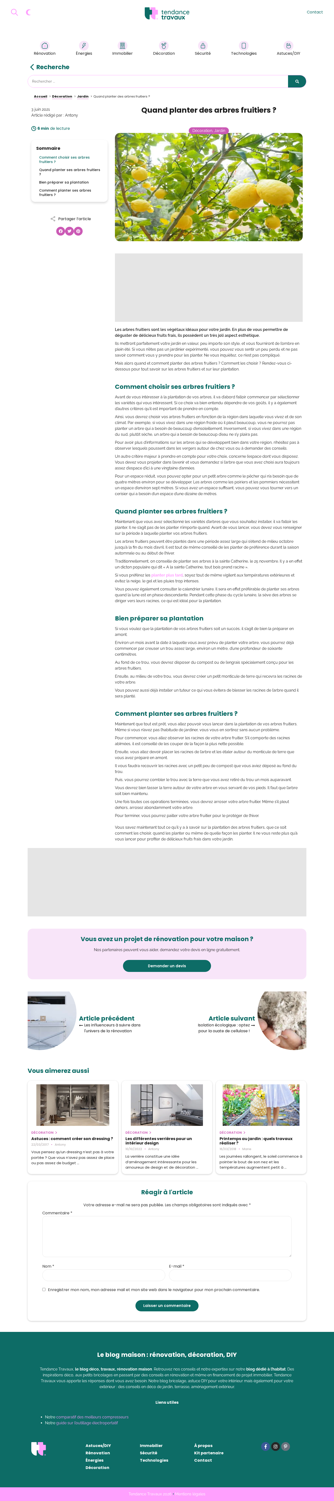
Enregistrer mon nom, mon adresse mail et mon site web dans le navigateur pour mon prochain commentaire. (154, 1290)
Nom (48, 1266)
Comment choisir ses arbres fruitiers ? (64, 159)
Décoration (164, 53)
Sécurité (203, 53)
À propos (203, 1445)
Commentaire (57, 1213)
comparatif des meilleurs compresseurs (92, 1417)
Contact (315, 12)
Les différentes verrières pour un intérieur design (158, 1141)
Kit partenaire (208, 1453)
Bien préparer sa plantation (64, 182)
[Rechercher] (297, 81)
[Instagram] (275, 1446)
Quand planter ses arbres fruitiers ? (69, 172)
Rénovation (45, 53)
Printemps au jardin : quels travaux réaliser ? (256, 1141)
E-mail (176, 1266)
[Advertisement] (209, 287)
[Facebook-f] (265, 1446)
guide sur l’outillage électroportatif (87, 1423)
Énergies (84, 53)
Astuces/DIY (288, 53)
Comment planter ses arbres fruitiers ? (65, 192)
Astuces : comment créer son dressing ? (72, 1139)
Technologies (244, 53)
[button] (60, 231)
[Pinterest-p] (285, 1446)
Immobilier (122, 53)
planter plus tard (167, 575)
